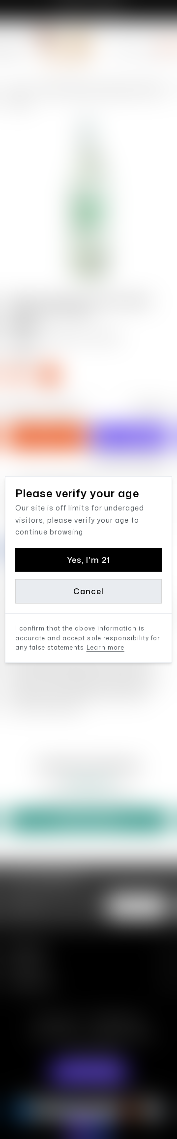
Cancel (88, 591)
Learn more (105, 647)
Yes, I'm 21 (88, 560)
